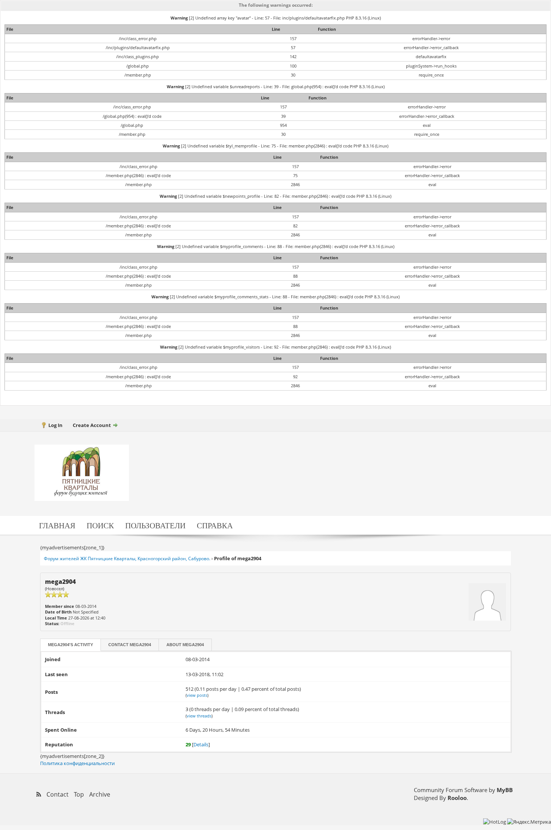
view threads (199, 716)
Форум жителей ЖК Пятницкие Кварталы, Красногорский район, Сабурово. (127, 558)
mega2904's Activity (70, 644)
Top (79, 794)
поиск (100, 525)
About (185, 644)
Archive (99, 794)
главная (57, 525)
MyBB (505, 790)
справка (215, 525)
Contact (129, 644)
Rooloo (457, 797)
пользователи (155, 525)
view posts (197, 695)
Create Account (92, 425)
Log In (55, 425)
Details (200, 744)
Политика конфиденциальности (77, 763)
